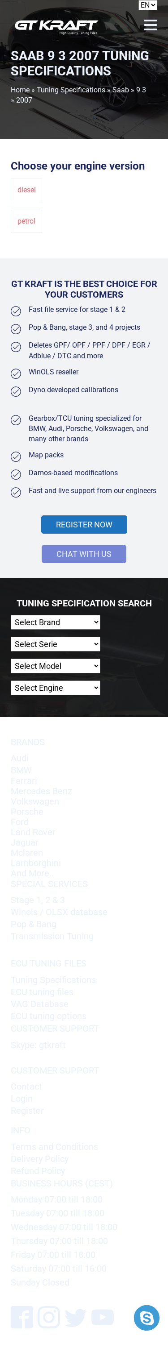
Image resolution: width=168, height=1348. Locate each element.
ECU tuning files (42, 992)
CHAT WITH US (84, 554)
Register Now (84, 524)
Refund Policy (38, 1171)
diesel (26, 190)
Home (20, 90)
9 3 (141, 90)
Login (22, 1099)
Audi (20, 758)
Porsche (27, 812)
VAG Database (40, 1004)
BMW (21, 770)
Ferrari (24, 781)
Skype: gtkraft (38, 1045)
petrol (26, 221)
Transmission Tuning (52, 936)
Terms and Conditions (54, 1147)
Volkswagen (35, 801)
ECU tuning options (48, 1016)
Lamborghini (36, 863)
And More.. (32, 873)
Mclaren (27, 853)
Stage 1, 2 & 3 (38, 900)
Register (27, 1111)
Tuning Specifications (71, 90)
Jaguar (25, 843)
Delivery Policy (40, 1159)
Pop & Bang (33, 924)
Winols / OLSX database (59, 912)
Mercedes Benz (41, 791)
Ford (20, 822)
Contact (26, 1087)
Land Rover (33, 832)
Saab (120, 90)
